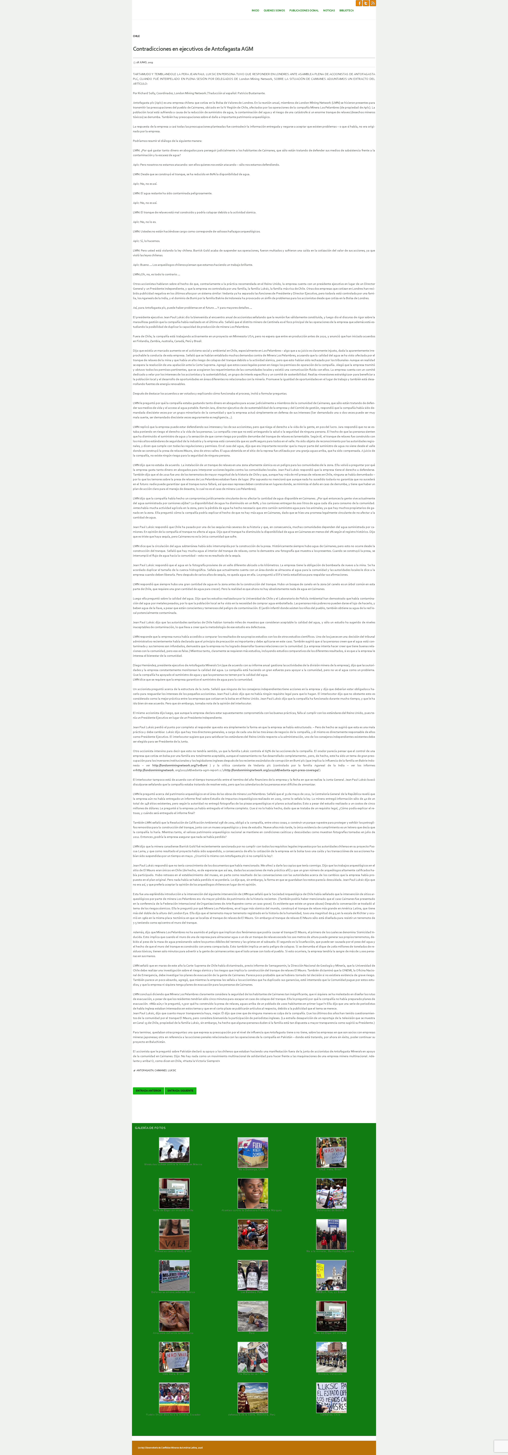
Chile (136, 36)
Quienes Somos (274, 10)
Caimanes (161, 1070)
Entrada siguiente (180, 1091)
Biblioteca (347, 10)
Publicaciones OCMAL (304, 10)
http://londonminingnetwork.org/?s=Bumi (179, 765)
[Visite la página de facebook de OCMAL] (359, 3)
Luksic (172, 1070)
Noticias (329, 10)
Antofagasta (145, 1070)
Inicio (255, 10)
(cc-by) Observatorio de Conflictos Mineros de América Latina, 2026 (170, 1448)
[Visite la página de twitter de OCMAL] (366, 3)
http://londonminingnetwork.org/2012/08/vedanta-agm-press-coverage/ (272, 770)
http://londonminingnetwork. (155, 770)
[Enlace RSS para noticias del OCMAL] (373, 3)
